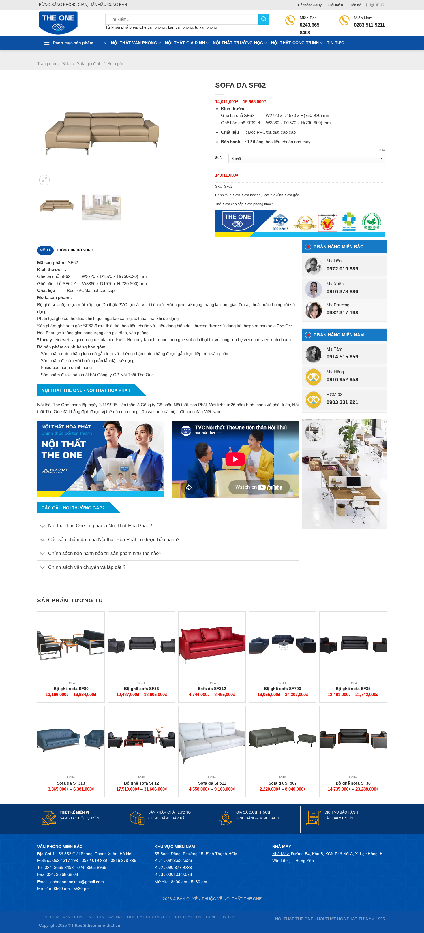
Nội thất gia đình (185, 43)
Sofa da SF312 (212, 688)
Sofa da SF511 (212, 783)
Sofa (66, 63)
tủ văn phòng (206, 27)
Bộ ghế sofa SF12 (141, 783)
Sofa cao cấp (233, 204)
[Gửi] (263, 19)
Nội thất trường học (238, 43)
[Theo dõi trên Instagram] (372, 5)
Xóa (381, 150)
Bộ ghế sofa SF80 (71, 688)
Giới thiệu (335, 5)
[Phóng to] (44, 180)
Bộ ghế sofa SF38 (353, 783)
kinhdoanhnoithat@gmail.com (77, 881)
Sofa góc (115, 63)
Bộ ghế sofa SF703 (282, 688)
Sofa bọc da (251, 195)
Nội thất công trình (295, 43)
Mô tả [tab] (45, 250)
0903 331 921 (342, 402)
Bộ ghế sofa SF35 (353, 688)
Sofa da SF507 (283, 783)
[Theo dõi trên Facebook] (366, 5)
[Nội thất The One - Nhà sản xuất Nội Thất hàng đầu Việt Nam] (68, 23)
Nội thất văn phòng (134, 43)
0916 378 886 (342, 291)
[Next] (200, 133)
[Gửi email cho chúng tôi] (382, 5)
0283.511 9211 (369, 25)
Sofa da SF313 (71, 783)
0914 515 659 (342, 357)
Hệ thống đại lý (310, 5)
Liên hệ (355, 5)
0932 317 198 (342, 312)
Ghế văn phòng (152, 27)
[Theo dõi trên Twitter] (377, 5)
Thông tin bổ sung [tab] (74, 250)
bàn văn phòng (180, 27)
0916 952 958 (342, 379)
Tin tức (335, 43)
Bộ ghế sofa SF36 (141, 688)
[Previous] (48, 133)
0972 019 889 (342, 269)
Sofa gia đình (89, 63)
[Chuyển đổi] (42, 527)
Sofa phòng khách (259, 204)
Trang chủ (46, 63)
